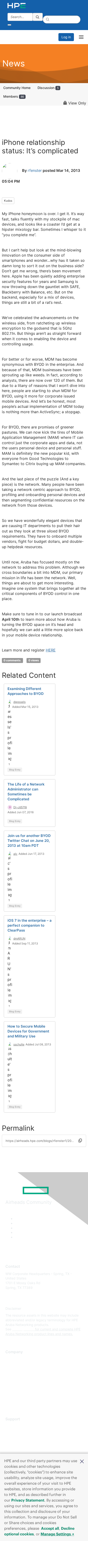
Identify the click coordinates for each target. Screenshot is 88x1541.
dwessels (19, 702)
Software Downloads (21, 1447)
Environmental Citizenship (25, 1380)
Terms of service (18, 1394)
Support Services (18, 1426)
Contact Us (14, 1373)
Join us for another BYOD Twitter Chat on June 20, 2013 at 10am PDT (29, 840)
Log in (66, 37)
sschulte (18, 1044)
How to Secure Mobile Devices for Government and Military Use (28, 1031)
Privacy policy (16, 1387)
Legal (9, 1401)
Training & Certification (22, 1440)
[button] (82, 1461)
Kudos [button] (8, 200)
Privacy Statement (27, 1500)
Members (13, 96)
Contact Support (18, 1433)
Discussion (48, 88)
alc (15, 853)
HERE (51, 650)
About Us (12, 1359)
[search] (38, 17)
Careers (11, 1366)
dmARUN (19, 938)
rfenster (35, 170)
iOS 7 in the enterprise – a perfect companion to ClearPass (30, 925)
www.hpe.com (23, 1329)
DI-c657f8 (20, 807)
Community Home (17, 88)
